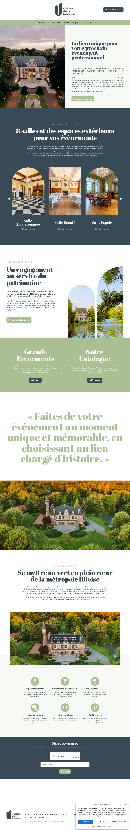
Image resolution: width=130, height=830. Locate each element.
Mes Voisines (47, 821)
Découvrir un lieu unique (19, 320)
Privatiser (35, 380)
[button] (126, 805)
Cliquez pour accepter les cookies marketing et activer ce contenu (65, 638)
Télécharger (94, 380)
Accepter (85, 822)
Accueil (43, 22)
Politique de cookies (95, 826)
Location (55, 22)
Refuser (102, 822)
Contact (87, 22)
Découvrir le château (82, 99)
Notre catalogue (113, 9)
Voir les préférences (119, 822)
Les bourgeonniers (58, 821)
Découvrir (26, 229)
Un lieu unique (71, 22)
